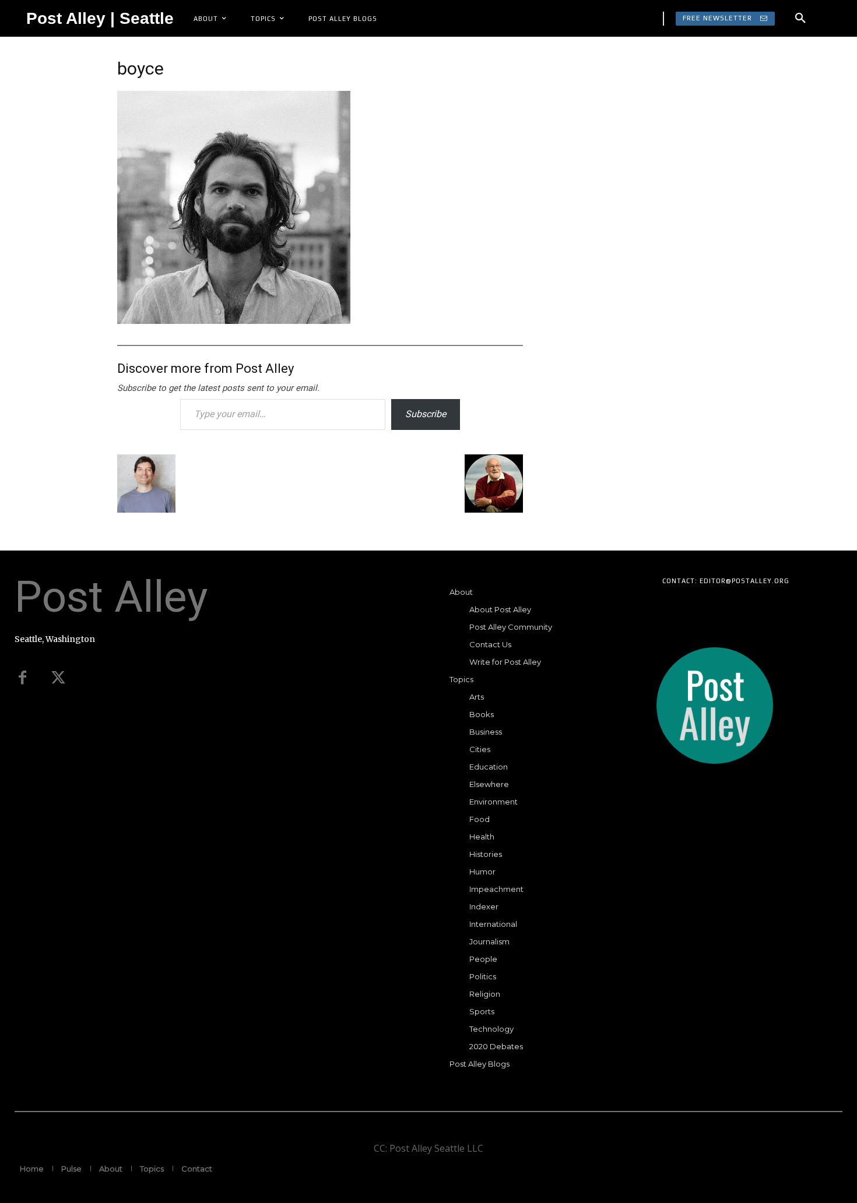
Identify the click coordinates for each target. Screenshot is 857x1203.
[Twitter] (58, 678)
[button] (800, 19)
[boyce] (233, 320)
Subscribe (425, 413)
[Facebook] (22, 678)
